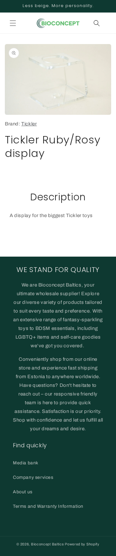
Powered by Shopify (82, 544)
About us (23, 491)
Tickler (29, 123)
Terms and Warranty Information (48, 506)
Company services (33, 477)
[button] (13, 23)
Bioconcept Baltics (47, 544)
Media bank (25, 462)
